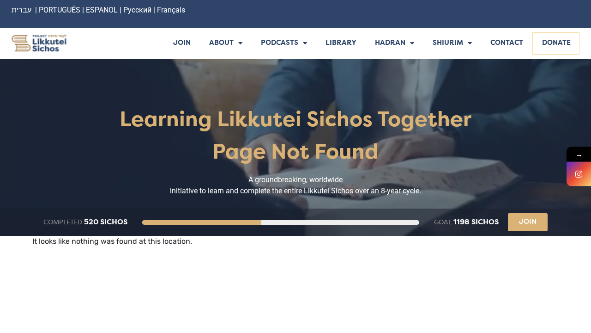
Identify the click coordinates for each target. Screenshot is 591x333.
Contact (506, 43)
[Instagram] (579, 174)
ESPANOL (102, 10)
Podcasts (279, 43)
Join (182, 43)
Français (171, 10)
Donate (556, 43)
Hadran (390, 43)
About (221, 43)
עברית (21, 10)
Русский (138, 10)
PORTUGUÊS (59, 10)
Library (341, 43)
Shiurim (448, 43)
